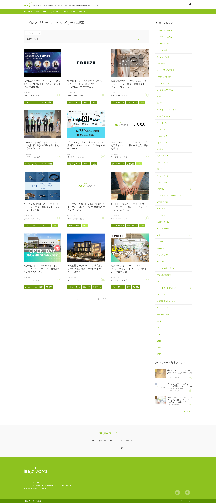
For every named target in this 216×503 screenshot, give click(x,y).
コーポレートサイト (174, 308)
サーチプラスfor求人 (174, 90)
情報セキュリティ (174, 255)
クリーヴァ (174, 209)
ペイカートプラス (174, 44)
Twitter (177, 492)
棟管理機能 (174, 63)
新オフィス (97, 287)
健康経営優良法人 (174, 116)
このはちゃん (174, 294)
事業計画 (86, 287)
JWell (142, 102)
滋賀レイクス (174, 143)
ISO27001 (174, 261)
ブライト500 (174, 123)
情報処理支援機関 (174, 275)
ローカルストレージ (174, 176)
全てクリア (141, 39)
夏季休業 (82, 11)
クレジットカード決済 (174, 30)
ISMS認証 (174, 248)
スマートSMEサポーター (174, 268)
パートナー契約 (174, 162)
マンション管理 (174, 57)
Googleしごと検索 (174, 77)
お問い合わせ (29, 501)
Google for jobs (174, 83)
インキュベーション (174, 228)
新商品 (174, 347)
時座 (73, 11)
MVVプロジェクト (174, 314)
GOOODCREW (174, 156)
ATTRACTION (174, 202)
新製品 (174, 354)
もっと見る (188, 411)
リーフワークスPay (174, 37)
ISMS (85, 225)
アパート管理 (174, 50)
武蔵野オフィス (174, 222)
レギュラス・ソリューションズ (174, 195)
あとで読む (148, 94)
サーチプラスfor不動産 (174, 70)
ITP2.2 (174, 169)
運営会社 (39, 501)
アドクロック (174, 182)
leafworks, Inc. (187, 501)
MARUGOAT (174, 189)
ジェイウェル (132, 102)
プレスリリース (41, 11)
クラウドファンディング (174, 288)
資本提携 (130, 164)
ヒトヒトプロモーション (174, 110)
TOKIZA (65, 11)
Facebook (187, 492)
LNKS (139, 164)
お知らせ (54, 11)
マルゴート (174, 215)
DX (174, 281)
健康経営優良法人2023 (174, 301)
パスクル (174, 334)
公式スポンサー (174, 136)
